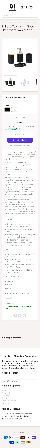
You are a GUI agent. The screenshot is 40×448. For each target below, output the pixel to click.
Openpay (6, 403)
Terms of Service (9, 401)
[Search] (36, 15)
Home (4, 22)
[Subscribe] (35, 381)
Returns (5, 398)
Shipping (6, 396)
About (4, 391)
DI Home (22, 433)
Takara (13, 304)
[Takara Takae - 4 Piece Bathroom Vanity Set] (20, 57)
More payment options (20, 145)
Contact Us (6, 393)
